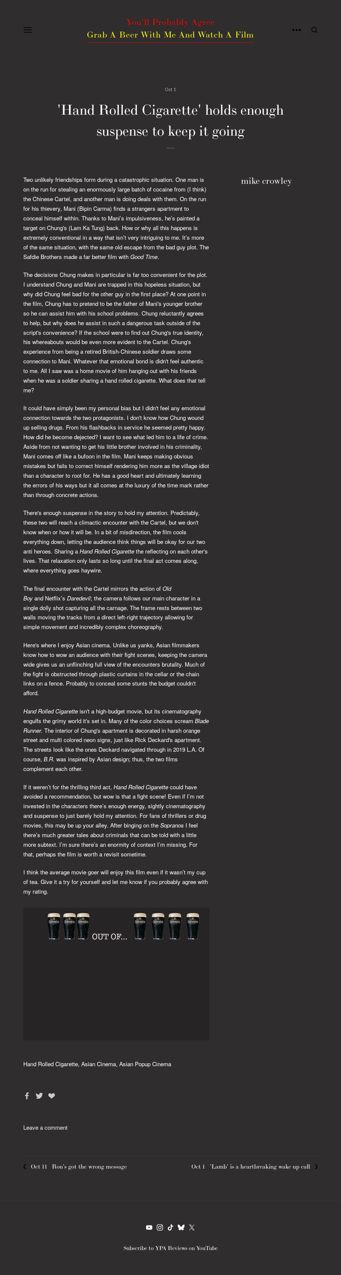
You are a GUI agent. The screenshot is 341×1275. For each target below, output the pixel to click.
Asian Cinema (98, 1064)
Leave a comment (45, 1127)
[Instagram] (160, 1227)
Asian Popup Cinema (145, 1064)
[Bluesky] (181, 1227)
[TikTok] (170, 1227)
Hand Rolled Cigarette (50, 1064)
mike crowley (266, 180)
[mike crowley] (149, 1227)
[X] (191, 1227)
